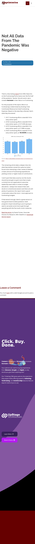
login (8, 293)
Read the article (6, 212)
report (17, 94)
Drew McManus (7, 64)
